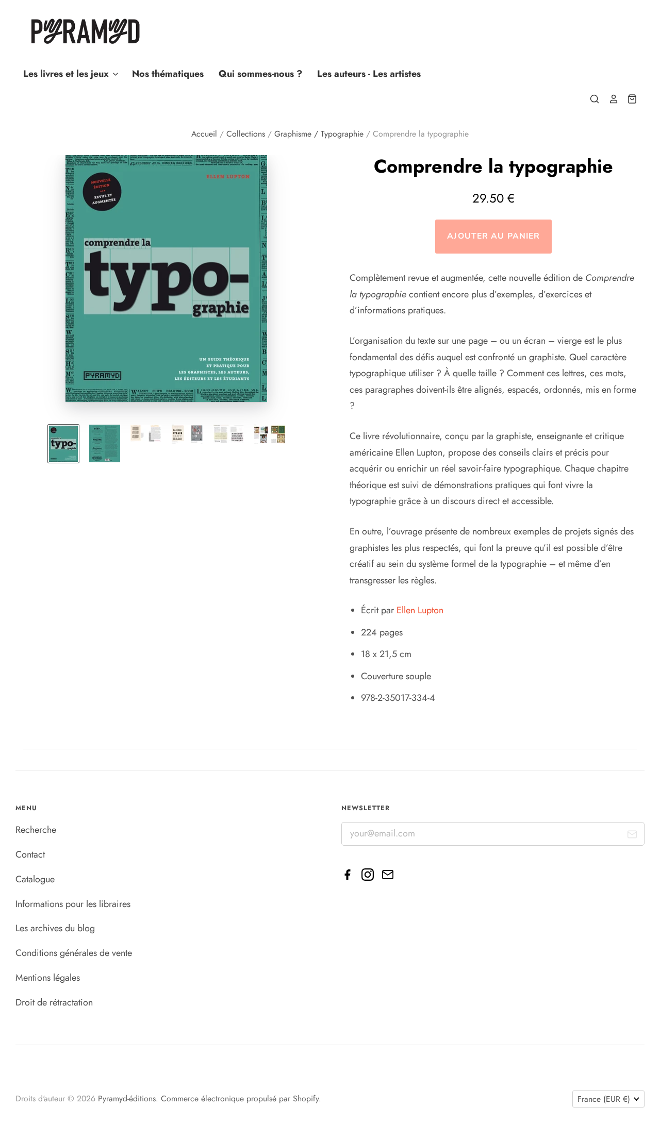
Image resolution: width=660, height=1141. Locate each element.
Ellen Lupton (420, 610)
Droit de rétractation (54, 1002)
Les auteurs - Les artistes (369, 73)
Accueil (204, 134)
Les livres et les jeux (67, 73)
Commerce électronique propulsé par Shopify (240, 1098)
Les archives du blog (55, 928)
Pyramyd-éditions (127, 1098)
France (604, 1099)
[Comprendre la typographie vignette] (63, 444)
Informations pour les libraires (72, 904)
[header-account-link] (609, 99)
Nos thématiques (168, 73)
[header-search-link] (590, 99)
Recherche (35, 829)
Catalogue (35, 879)
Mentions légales (47, 977)
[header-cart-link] (628, 99)
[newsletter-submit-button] (632, 837)
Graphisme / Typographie (319, 134)
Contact (30, 854)
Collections (245, 134)
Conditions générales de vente (73, 953)
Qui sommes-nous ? (260, 73)
